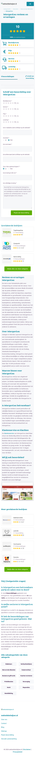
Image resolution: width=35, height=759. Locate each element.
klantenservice (9, 433)
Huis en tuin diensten (27, 9)
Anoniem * (6, 138)
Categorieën (7, 9)
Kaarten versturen (26, 675)
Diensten (15, 9)
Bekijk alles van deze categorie (17, 269)
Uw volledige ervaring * (10, 183)
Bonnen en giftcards (8, 675)
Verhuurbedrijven (26, 664)
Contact (4, 723)
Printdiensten (8, 681)
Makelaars (8, 664)
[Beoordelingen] (9, 4)
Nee (11, 140)
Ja (5, 140)
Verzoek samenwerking (9, 739)
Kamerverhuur (26, 670)
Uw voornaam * (7, 144)
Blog (2, 727)
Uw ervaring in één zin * (10, 173)
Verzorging (26, 681)
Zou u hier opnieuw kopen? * (11, 166)
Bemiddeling (9, 693)
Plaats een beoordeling (21, 213)
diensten (22, 610)
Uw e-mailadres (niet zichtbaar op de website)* (16, 127)
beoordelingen (6, 646)
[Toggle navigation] (30, 4)
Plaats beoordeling (7, 735)
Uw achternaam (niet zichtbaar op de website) (16, 154)
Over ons (4, 719)
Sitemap (4, 731)
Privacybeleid (17, 752)
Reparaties (26, 687)
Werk (8, 687)
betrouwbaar (23, 405)
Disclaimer (27, 749)
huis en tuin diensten (26, 612)
